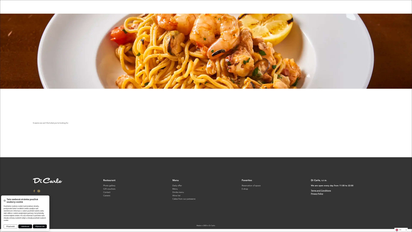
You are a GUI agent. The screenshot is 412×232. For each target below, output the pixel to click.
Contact (181, 7)
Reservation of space (251, 185)
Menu (175, 189)
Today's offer (149, 7)
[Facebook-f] (34, 191)
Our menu (138, 7)
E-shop (160, 7)
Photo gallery (109, 185)
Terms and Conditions (321, 190)
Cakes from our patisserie (183, 199)
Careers (106, 195)
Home (129, 7)
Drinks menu (178, 192)
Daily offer (177, 185)
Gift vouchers (170, 7)
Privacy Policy (317, 193)
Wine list (176, 195)
